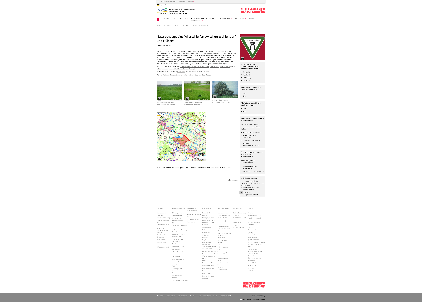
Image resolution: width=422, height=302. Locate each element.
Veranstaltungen (162, 242)
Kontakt (204, 271)
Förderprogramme (177, 215)
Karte (244, 93)
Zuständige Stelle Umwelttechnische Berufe (177, 271)
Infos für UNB (206, 273)
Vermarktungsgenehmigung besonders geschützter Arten (256, 244)
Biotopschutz (206, 230)
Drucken (234, 181)
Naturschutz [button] (210, 18)
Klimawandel (176, 256)
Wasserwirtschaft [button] (180, 18)
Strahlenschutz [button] (225, 18)
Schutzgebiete (180, 25)
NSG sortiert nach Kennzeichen (249, 136)
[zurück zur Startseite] (176, 11)
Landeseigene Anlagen (194, 214)
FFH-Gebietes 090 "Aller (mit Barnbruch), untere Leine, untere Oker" (205, 67)
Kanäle (189, 217)
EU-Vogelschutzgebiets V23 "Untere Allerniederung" (176, 69)
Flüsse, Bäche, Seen (178, 246)
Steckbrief (246, 75)
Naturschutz (169, 25)
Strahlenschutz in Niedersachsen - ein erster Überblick (223, 215)
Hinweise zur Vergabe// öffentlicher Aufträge (163, 230)
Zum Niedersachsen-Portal (167, 1)
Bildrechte (160, 296)
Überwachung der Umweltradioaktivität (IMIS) (223, 229)
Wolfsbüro (205, 235)
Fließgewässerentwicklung (180, 280)
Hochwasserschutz (193, 219)
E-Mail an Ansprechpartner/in (251, 193)
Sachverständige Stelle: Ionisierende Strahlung (223, 254)
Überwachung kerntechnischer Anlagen (222, 222)
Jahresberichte (161, 239)
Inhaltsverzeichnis (210, 296)
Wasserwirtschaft (178, 209)
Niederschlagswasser (178, 259)
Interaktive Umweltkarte (251, 140)
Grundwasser (176, 244)
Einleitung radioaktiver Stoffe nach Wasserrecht (224, 235)
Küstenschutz (191, 222)
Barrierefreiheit (225, 296)
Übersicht (246, 72)
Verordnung (247, 78)
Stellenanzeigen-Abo (163, 220)
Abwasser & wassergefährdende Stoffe (178, 264)
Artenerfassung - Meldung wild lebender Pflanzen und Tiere (255, 251)
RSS (199, 296)
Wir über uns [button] (240, 18)
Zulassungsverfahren (178, 213)
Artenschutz (206, 232)
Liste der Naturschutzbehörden (251, 144)
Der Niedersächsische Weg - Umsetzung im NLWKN (209, 256)
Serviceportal (252, 265)
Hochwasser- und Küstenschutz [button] (197, 19)
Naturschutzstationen (209, 251)
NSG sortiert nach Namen (252, 133)
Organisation (237, 222)
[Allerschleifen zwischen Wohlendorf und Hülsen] (169, 90)
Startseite (160, 25)
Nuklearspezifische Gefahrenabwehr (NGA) (223, 247)
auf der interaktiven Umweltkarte (250, 167)
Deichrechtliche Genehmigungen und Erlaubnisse (254, 258)
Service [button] (251, 18)
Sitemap (250, 270)
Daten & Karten (252, 263)
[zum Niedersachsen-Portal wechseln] (253, 13)
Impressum (251, 268)
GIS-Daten (246, 81)
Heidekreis (181, 72)
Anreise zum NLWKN (254, 215)
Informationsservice (208, 268)
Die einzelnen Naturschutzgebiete (197, 25)
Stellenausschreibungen (164, 218)
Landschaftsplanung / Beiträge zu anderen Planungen (208, 222)
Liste (244, 96)
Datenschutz (182, 296)
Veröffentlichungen (208, 265)
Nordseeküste (176, 249)
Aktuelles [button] (166, 18)
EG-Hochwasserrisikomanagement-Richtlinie (181, 230)
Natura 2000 (206, 213)
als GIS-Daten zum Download (253, 171)
